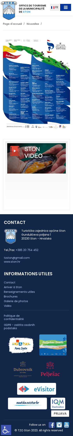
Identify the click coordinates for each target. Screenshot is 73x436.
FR (56, 7)
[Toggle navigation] (65, 7)
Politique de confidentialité (14, 317)
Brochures (11, 296)
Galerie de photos (16, 301)
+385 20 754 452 (27, 250)
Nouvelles (33, 24)
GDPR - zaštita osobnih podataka (19, 326)
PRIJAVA (60, 413)
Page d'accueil (12, 24)
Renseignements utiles (19, 292)
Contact (9, 282)
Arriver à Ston (13, 287)
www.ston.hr (12, 262)
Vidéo (7, 306)
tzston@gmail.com (17, 258)
